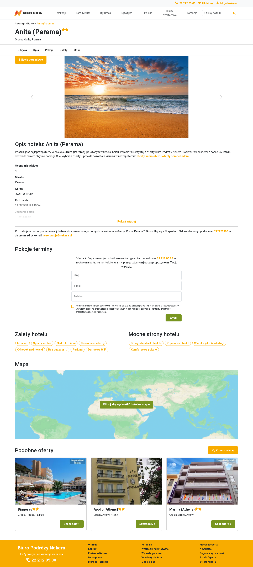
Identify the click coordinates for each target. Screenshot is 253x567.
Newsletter (206, 549)
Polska (148, 13)
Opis (36, 50)
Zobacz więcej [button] (225, 450)
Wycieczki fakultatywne (154, 549)
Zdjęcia (22, 50)
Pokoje (49, 50)
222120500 (221, 231)
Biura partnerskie (98, 561)
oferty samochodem (175, 156)
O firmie (92, 544)
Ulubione (207, 3)
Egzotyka (126, 13)
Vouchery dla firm (151, 557)
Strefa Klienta (208, 561)
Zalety (63, 50)
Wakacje (61, 13)
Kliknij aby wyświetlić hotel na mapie (126, 404)
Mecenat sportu (209, 544)
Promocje (191, 13)
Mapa (77, 50)
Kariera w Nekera (98, 553)
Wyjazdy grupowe (151, 553)
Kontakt (92, 549)
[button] (126, 221)
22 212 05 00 (187, 3)
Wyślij (173, 317)
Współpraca (95, 557)
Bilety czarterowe (170, 13)
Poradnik (146, 544)
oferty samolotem (148, 156)
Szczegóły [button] (70, 524)
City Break (105, 13)
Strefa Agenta (208, 557)
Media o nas (148, 561)
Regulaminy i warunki (212, 553)
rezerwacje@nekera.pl (57, 235)
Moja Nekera (228, 3)
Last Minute (83, 13)
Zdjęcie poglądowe (31, 59)
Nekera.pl (20, 23)
